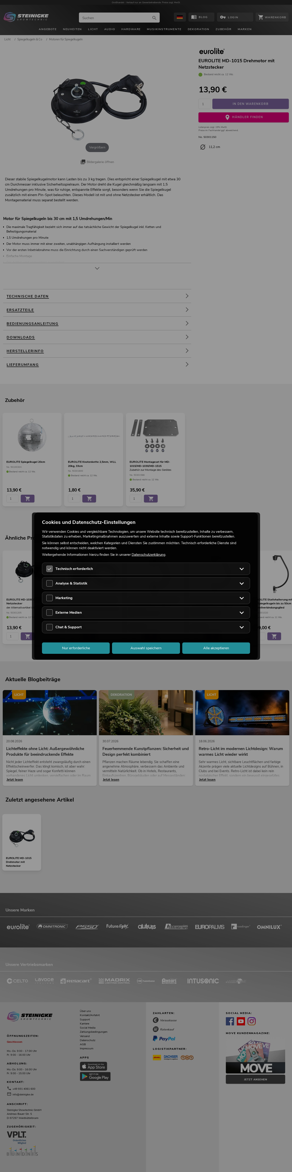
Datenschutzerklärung (148, 554)
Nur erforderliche (76, 647)
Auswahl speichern (146, 647)
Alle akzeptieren (216, 647)
